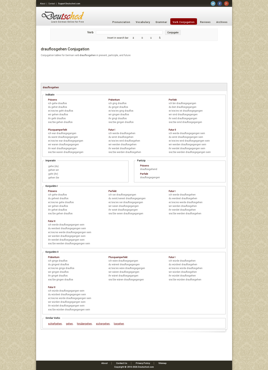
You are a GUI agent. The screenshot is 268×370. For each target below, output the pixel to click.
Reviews (205, 22)
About (42, 4)
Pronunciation (121, 22)
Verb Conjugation (184, 22)
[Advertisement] (134, 70)
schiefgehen (55, 323)
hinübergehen (84, 323)
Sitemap (163, 363)
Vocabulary (143, 22)
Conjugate (173, 32)
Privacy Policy (143, 363)
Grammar (161, 22)
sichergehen (103, 323)
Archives (222, 22)
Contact (51, 4)
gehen (69, 323)
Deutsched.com (146, 367)
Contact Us (121, 363)
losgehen (119, 323)
